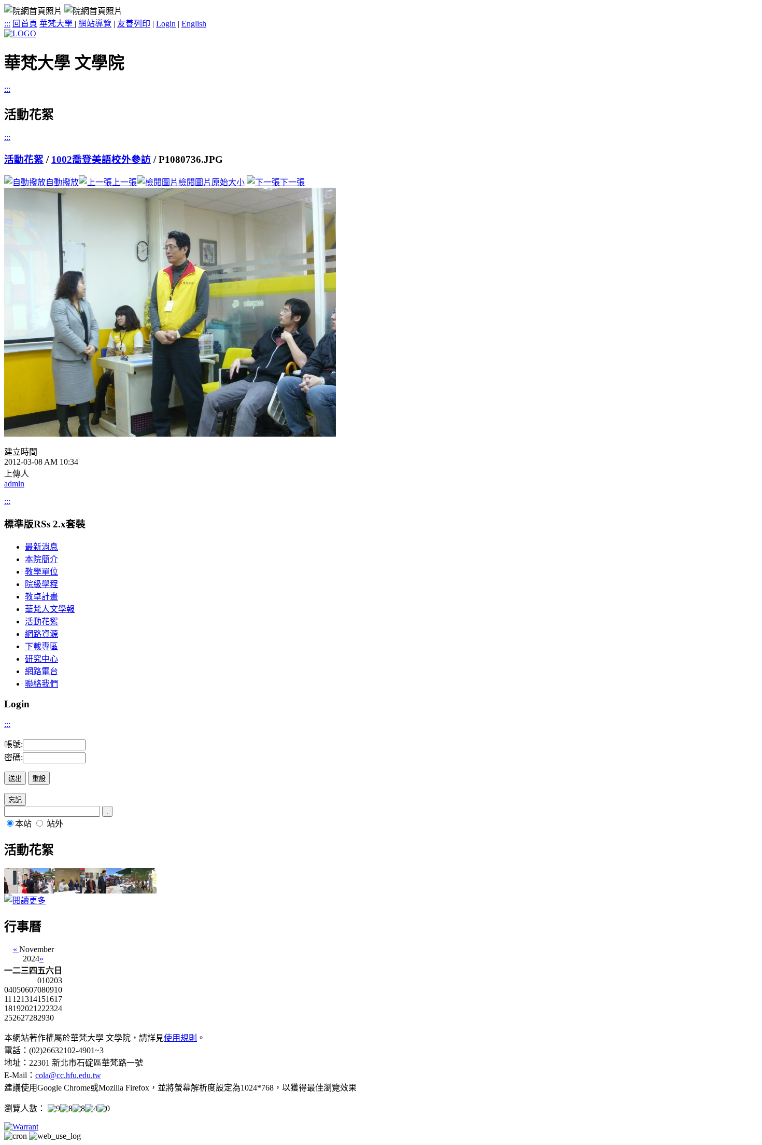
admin (14, 483)
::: (7, 23)
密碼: (13, 757)
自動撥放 (62, 182)
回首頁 (24, 23)
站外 (55, 823)
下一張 (292, 182)
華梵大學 (57, 23)
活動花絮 (24, 159)
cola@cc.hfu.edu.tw (68, 1075)
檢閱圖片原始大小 (211, 182)
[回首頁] (20, 33)
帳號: (13, 744)
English (193, 23)
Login (166, 23)
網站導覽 (94, 23)
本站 (23, 823)
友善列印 (133, 23)
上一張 (124, 182)
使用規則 (180, 1038)
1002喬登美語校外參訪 (101, 159)
